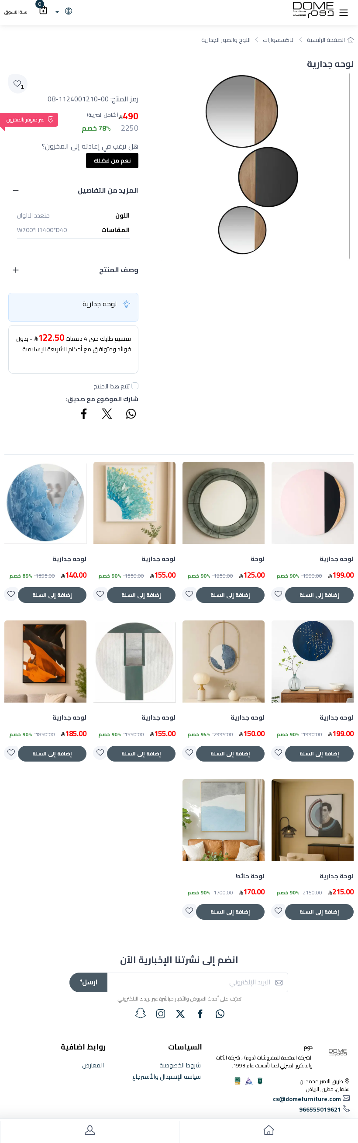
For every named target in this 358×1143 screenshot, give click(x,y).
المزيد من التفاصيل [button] (108, 190)
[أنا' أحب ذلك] (278, 594)
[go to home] (268, 1132)
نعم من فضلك (112, 160)
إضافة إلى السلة (319, 595)
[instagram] (161, 1014)
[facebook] (200, 1014)
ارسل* (88, 982)
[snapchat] (140, 1013)
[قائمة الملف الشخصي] (89, 1132)
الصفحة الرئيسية (326, 40)
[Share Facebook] (84, 415)
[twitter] (180, 1014)
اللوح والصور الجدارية (226, 40)
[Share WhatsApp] (130, 415)
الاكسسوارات (279, 40)
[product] (313, 503)
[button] (344, 12)
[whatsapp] (220, 1014)
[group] (254, 166)
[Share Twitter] (107, 415)
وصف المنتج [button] (118, 269)
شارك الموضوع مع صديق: (101, 399)
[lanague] (62, 11)
